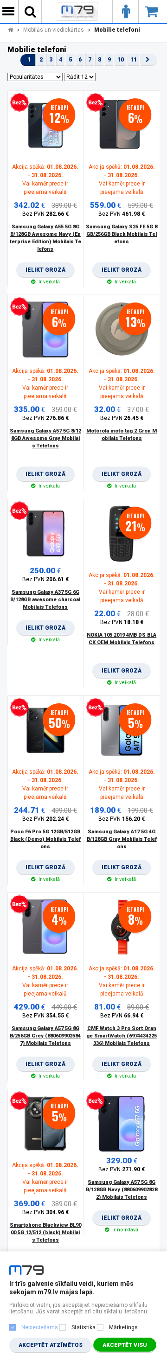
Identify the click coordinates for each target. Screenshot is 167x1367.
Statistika (83, 1327)
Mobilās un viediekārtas (53, 30)
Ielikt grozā (45, 272)
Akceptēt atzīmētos (51, 1345)
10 (120, 59)
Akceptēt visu (125, 1345)
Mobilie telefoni (117, 30)
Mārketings (123, 1327)
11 (133, 59)
